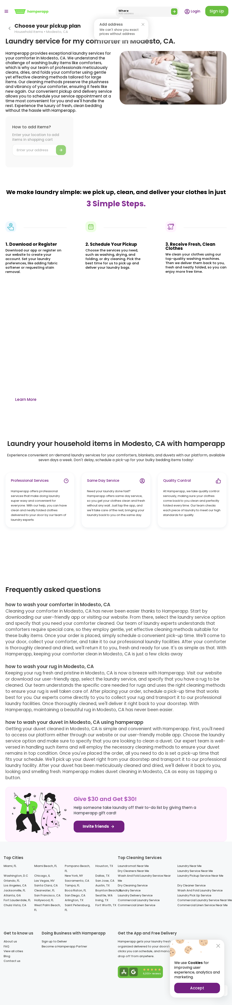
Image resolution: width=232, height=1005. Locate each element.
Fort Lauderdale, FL (17, 900)
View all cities (13, 951)
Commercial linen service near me (202, 905)
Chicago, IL (42, 876)
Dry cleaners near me (133, 871)
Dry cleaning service (133, 885)
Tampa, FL (72, 885)
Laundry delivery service (135, 895)
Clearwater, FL (44, 890)
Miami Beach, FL (45, 866)
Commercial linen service (136, 905)
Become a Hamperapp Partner (64, 946)
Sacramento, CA (77, 881)
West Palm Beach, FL (47, 907)
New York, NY (74, 876)
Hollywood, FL (43, 900)
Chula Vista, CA (15, 905)
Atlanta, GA (12, 895)
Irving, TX (101, 900)
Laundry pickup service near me (200, 876)
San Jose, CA (104, 881)
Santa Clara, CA (46, 885)
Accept (197, 988)
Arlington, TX (74, 900)
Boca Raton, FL (75, 890)
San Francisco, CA (47, 895)
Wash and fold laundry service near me (144, 878)
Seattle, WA (104, 895)
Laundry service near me (195, 871)
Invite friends (96, 826)
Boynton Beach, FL (108, 890)
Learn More (25, 399)
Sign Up (217, 11)
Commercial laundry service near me (204, 900)
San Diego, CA (75, 895)
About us (10, 941)
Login (195, 11)
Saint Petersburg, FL (77, 907)
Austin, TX (102, 885)
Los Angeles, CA (15, 885)
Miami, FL (10, 866)
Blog (7, 956)
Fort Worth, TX (105, 905)
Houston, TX (104, 866)
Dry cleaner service (191, 885)
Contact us (12, 961)
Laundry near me (189, 866)
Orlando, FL (11, 881)
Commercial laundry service (139, 900)
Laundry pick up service (194, 895)
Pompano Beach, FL (77, 868)
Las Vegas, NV (44, 881)
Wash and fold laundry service (200, 890)
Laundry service (129, 890)
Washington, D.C (16, 876)
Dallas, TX (102, 876)
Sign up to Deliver (54, 941)
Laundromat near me (133, 866)
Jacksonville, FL (14, 890)
